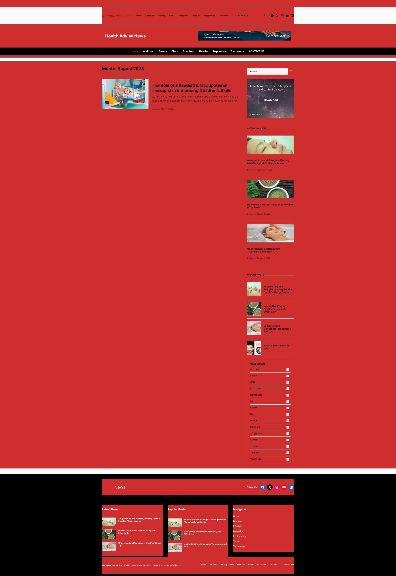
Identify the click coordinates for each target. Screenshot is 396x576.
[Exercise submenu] (188, 15)
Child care (255, 388)
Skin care (255, 426)
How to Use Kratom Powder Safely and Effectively (270, 206)
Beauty (266, 342)
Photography (239, 536)
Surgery (254, 439)
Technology (239, 546)
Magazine (238, 531)
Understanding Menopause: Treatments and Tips (263, 250)
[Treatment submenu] (230, 15)
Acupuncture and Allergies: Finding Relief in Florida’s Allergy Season (268, 162)
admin (157, 109)
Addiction (255, 369)
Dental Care (256, 394)
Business (237, 521)
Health (250, 157)
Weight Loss (256, 458)
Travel (236, 541)
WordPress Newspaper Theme (156, 565)
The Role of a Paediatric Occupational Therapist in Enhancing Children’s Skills (191, 88)
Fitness (253, 407)
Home (236, 516)
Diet (252, 401)
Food (252, 414)
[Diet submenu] (174, 15)
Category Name (256, 128)
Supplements (257, 433)
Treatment (252, 245)
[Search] (291, 71)
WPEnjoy (176, 565)
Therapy (155, 80)
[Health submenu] (199, 15)
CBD (252, 382)
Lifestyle (237, 526)
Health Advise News (125, 35)
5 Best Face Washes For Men (276, 347)
